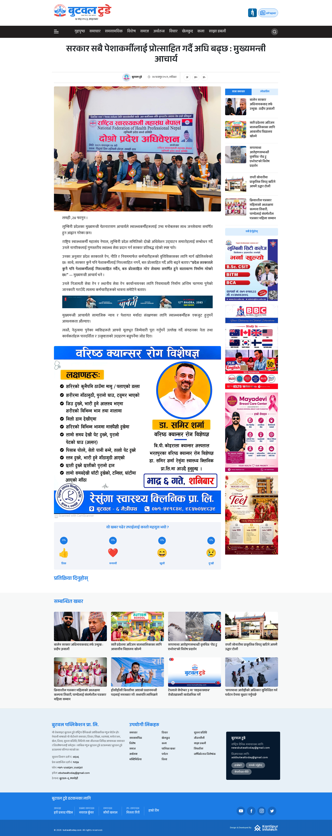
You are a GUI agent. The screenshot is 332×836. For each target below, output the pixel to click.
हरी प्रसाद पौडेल (63, 813)
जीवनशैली (199, 738)
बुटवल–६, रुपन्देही (68, 778)
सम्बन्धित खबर (68, 602)
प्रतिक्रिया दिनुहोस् (71, 579)
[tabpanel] (251, 167)
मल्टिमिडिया (135, 759)
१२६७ (76, 762)
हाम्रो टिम (154, 811)
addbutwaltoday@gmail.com (249, 757)
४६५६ (76, 757)
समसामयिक (114, 32)
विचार (173, 32)
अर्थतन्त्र (159, 32)
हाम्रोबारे (238, 766)
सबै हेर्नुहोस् (252, 231)
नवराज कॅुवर (86, 813)
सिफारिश (198, 749)
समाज (144, 32)
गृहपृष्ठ (80, 32)
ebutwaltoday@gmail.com (74, 773)
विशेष (131, 32)
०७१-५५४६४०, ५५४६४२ (70, 768)
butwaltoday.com (72, 830)
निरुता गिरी (133, 813)
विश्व (164, 759)
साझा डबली (217, 32)
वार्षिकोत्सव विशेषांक (205, 754)
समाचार (94, 32)
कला (200, 32)
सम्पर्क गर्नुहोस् (255, 766)
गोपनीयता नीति (241, 772)
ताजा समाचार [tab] (238, 92)
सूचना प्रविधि (200, 733)
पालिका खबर (168, 749)
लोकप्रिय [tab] (264, 92)
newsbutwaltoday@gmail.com (250, 748)
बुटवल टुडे (137, 77)
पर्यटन (165, 754)
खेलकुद (187, 32)
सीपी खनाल (110, 813)
